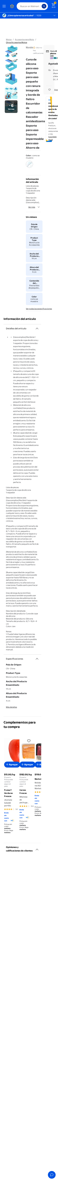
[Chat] (52, 1175)
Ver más (31, 207)
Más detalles (11, 707)
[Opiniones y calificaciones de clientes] (37, 848)
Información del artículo (20, 319)
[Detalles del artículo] (37, 328)
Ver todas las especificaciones (39, 308)
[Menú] (4, 6)
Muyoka (29, 47)
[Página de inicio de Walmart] (12, 6)
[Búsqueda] (44, 6)
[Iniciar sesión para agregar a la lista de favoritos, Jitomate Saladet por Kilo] (28, 740)
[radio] (29, 166)
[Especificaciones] (37, 658)
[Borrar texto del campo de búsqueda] (40, 6)
